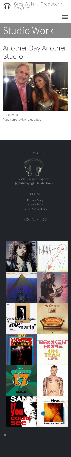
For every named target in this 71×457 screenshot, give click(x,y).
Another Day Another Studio (34, 52)
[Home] (8, 6)
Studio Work (11, 115)
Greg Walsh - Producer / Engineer (38, 6)
